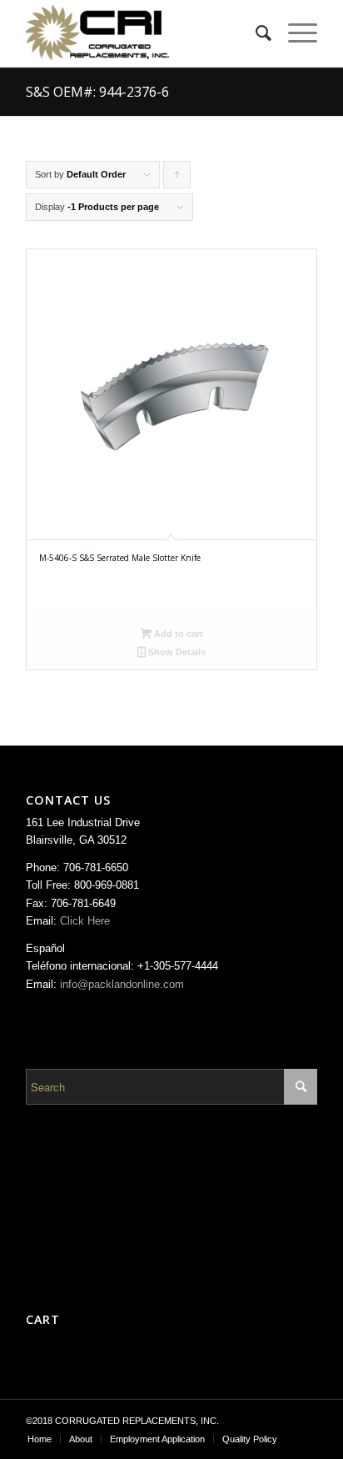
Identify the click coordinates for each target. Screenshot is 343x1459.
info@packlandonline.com (122, 984)
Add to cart (177, 634)
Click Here (85, 921)
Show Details (176, 652)
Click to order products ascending (177, 178)
